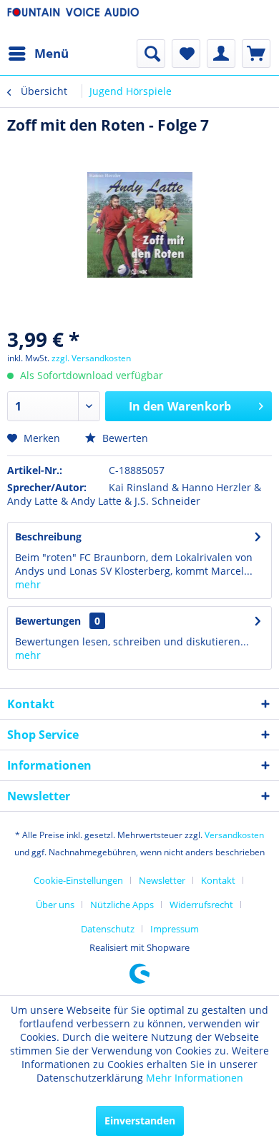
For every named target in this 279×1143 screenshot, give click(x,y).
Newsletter (162, 880)
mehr (28, 584)
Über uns (55, 904)
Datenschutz (107, 928)
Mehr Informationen (194, 1077)
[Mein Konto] (221, 53)
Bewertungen (48, 621)
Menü (51, 53)
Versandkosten (234, 835)
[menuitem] (38, 53)
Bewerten (123, 438)
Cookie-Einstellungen (78, 880)
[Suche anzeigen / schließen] (151, 53)
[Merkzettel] (186, 53)
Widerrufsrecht (201, 904)
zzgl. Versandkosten (91, 358)
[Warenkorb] (256, 53)
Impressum (174, 928)
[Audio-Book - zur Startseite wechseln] (73, 19)
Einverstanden (139, 1120)
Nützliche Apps (122, 904)
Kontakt (218, 880)
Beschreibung (48, 536)
